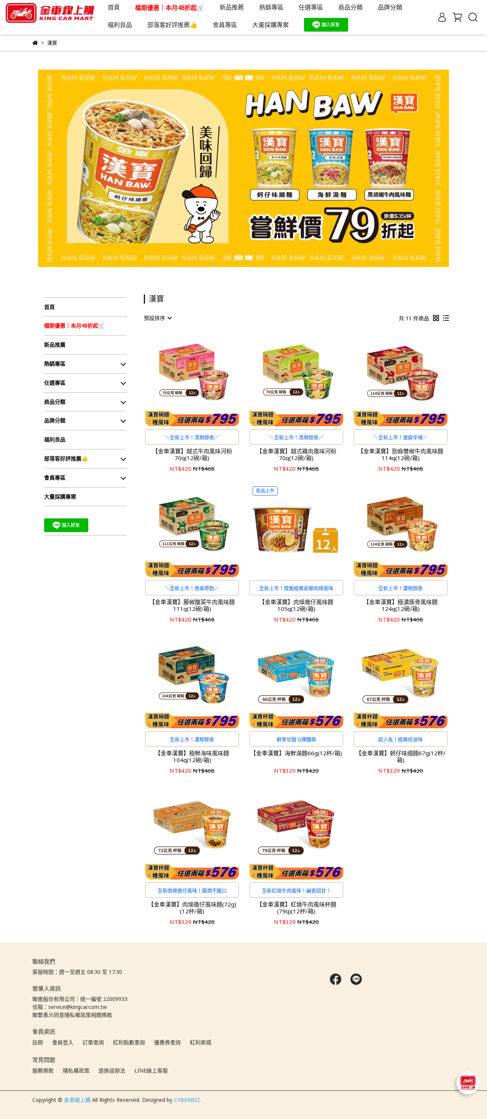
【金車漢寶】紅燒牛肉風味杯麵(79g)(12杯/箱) (296, 907)
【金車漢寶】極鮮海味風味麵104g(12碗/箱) (192, 756)
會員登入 (62, 1042)
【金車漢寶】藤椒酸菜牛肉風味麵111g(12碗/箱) (192, 605)
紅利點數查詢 (129, 1042)
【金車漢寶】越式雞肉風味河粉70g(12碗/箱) (296, 454)
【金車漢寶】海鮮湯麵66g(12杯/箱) (296, 753)
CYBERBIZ (187, 1099)
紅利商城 (200, 1042)
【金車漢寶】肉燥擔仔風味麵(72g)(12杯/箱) (192, 907)
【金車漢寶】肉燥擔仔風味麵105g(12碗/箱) (296, 605)
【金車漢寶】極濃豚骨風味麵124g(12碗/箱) (400, 605)
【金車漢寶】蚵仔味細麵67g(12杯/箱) (401, 756)
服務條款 (43, 1070)
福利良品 (120, 25)
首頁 (114, 7)
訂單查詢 (93, 1042)
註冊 (37, 1042)
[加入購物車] (203, 379)
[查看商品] (181, 379)
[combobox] (157, 318)
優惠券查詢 (167, 1042)
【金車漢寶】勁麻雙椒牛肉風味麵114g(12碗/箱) (400, 454)
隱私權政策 (76, 1070)
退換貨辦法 (112, 1070)
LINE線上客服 (151, 1070)
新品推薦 (232, 7)
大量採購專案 (270, 25)
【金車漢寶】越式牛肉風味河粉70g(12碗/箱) (192, 454)
